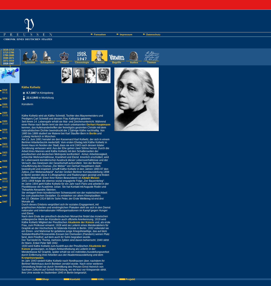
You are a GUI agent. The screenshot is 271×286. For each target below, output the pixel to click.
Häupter (64, 62)
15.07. (5, 123)
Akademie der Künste (81, 222)
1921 (4, 138)
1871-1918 (8, 60)
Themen (151, 62)
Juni (4, 155)
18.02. (5, 181)
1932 (4, 167)
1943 (4, 178)
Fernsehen (100, 34)
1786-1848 (8, 55)
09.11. (5, 92)
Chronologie (82, 62)
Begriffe (116, 62)
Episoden (30, 62)
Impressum (126, 34)
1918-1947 (8, 63)
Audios (134, 62)
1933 (4, 173)
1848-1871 (8, 58)
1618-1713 (8, 49)
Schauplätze (47, 62)
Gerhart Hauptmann (98, 124)
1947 (4, 201)
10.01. (5, 107)
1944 (4, 195)
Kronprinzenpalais (33, 257)
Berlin (93, 133)
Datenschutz (153, 34)
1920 (4, 104)
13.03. (5, 115)
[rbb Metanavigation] (135, 5)
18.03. (5, 146)
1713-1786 (8, 52)
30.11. (5, 132)
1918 (4, 90)
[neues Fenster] (44, 279)
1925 (4, 161)
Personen (99, 62)
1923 (4, 144)
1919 (4, 98)
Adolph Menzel (90, 177)
